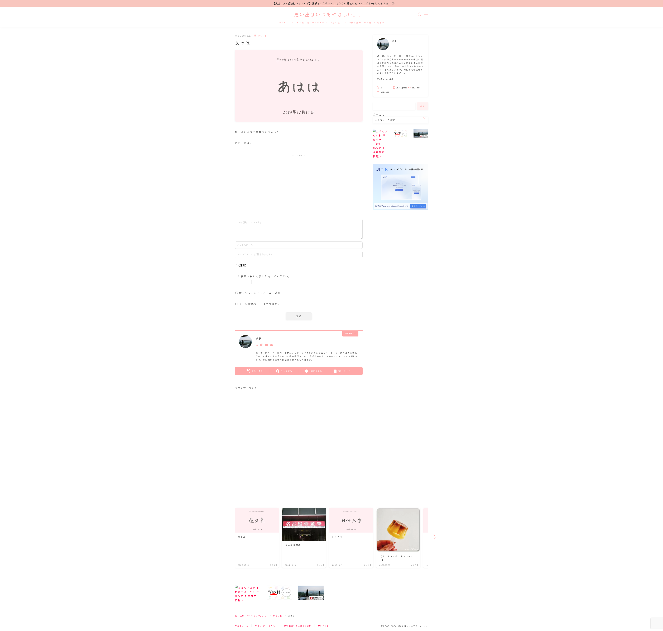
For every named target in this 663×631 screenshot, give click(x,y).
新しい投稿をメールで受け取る (260, 304)
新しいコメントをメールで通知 (260, 293)
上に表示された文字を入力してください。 (263, 276)
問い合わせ (323, 625)
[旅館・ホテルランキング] (421, 133)
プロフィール (241, 625)
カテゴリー (380, 114)
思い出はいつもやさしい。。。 (331, 15)
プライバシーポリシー (266, 625)
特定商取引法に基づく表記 (297, 625)
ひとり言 (262, 36)
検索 (422, 106)
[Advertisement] (299, 184)
